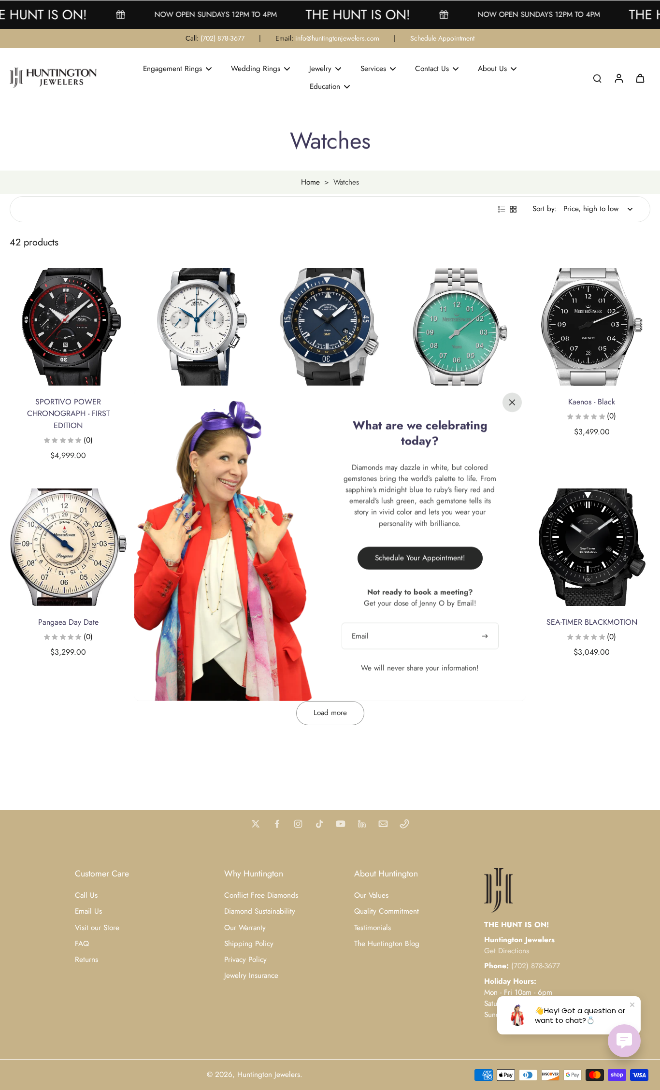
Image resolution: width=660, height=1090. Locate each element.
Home (310, 182)
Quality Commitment (386, 911)
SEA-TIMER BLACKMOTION (591, 622)
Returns (86, 960)
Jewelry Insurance (251, 976)
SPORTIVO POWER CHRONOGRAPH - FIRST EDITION (68, 413)
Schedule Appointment (442, 38)
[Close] (512, 402)
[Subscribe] (486, 636)
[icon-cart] (639, 77)
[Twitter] (255, 823)
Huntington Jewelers (268, 1074)
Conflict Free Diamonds (261, 895)
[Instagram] (298, 823)
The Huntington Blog (386, 944)
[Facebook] (276, 823)
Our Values (371, 895)
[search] (597, 77)
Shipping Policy (248, 944)
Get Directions (506, 951)
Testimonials (372, 928)
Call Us (86, 895)
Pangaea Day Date (68, 622)
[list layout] (501, 209)
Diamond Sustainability (259, 911)
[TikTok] (319, 823)
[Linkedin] (362, 823)
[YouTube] (340, 823)
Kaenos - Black (591, 401)
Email (360, 636)
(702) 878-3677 (222, 38)
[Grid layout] (513, 209)
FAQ (82, 944)
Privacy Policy (245, 960)
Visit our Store (97, 928)
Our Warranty (245, 928)
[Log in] (618, 78)
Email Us (88, 911)
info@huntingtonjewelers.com (337, 38)
